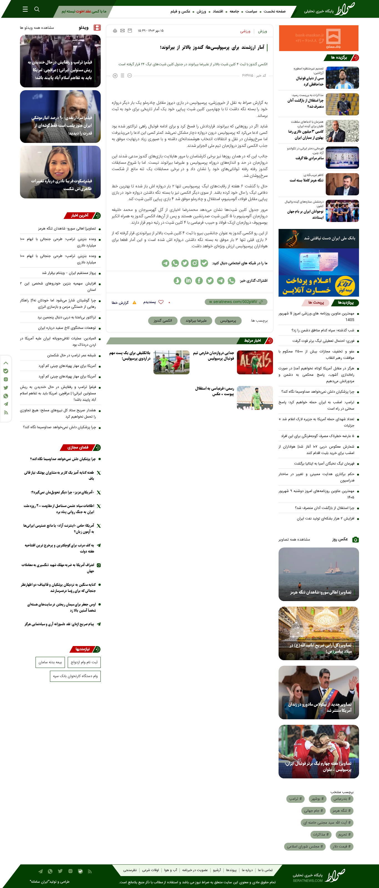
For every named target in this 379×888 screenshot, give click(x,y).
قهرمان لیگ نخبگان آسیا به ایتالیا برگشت (324, 464)
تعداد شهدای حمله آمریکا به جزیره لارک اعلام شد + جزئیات (317, 422)
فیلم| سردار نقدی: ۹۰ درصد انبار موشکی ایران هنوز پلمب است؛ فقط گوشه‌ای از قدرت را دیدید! (62, 126)
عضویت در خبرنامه (195, 870)
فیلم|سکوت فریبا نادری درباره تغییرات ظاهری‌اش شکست (61, 185)
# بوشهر (318, 799)
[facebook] (199, 280)
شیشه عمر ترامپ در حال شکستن (71, 355)
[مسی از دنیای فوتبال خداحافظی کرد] (341, 78)
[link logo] (331, 9)
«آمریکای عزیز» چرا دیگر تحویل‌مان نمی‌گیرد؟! (62, 492)
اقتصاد (218, 12)
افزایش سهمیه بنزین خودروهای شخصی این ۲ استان (58, 287)
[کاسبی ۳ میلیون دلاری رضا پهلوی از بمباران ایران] (341, 131)
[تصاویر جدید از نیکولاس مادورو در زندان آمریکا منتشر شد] (319, 692)
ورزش (201, 12)
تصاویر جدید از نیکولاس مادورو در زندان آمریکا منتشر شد (320, 708)
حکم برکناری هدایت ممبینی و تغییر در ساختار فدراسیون (317, 477)
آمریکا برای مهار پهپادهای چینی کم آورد (67, 366)
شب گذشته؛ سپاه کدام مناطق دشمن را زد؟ (323, 330)
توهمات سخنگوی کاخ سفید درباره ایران (67, 328)
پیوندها (231, 870)
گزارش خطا (121, 303)
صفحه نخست (274, 12)
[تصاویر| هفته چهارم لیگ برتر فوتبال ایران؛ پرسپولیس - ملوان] (319, 751)
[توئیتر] (5, 387)
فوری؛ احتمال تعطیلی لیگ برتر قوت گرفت (323, 341)
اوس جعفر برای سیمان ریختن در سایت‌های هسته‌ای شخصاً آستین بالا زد (61, 607)
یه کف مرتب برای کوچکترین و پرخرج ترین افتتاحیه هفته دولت (59, 548)
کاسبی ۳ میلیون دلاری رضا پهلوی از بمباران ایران (306, 134)
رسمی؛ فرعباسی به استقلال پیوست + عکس (214, 391)
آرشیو (217, 870)
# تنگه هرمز (342, 811)
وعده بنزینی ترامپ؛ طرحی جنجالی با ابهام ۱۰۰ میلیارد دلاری (58, 242)
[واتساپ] (5, 395)
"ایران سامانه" (39, 882)
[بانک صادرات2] (319, 261)
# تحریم (344, 835)
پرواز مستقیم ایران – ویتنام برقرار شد (69, 273)
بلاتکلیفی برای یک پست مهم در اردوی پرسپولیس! (129, 356)
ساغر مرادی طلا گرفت (309, 158)
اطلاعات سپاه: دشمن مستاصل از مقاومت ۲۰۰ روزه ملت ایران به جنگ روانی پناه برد (59, 509)
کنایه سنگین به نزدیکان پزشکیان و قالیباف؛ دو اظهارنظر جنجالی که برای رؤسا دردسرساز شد (58, 588)
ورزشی (245, 31)
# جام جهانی (313, 811)
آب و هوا (170, 870)
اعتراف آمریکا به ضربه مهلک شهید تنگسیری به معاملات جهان (58, 568)
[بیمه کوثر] (319, 286)
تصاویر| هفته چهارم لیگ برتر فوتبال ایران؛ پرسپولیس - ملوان (318, 767)
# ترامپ (295, 799)
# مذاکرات (321, 835)
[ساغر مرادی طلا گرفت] (341, 158)
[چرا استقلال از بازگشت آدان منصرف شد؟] (341, 104)
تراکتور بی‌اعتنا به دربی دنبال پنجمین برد (66, 317)
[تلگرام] (5, 404)
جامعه (234, 12)
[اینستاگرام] (5, 379)
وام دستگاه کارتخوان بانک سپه (75, 676)
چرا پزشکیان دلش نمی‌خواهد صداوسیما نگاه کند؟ (317, 392)
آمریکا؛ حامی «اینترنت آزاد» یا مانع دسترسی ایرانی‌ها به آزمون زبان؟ (58, 528)
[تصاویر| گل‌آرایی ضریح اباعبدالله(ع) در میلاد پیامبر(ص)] (319, 633)
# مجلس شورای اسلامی (305, 847)
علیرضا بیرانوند (196, 321)
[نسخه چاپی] (114, 30)
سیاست (251, 12)
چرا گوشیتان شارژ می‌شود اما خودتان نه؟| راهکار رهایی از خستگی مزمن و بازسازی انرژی (58, 303)
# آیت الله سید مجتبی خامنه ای (327, 823)
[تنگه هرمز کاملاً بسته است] (341, 184)
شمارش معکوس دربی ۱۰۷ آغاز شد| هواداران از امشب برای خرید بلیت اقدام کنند (317, 450)
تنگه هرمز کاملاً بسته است (307, 180)
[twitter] (209, 280)
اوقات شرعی (150, 870)
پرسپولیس (228, 321)
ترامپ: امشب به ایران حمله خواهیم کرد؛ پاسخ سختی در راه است (317, 405)
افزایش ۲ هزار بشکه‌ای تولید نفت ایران (325, 519)
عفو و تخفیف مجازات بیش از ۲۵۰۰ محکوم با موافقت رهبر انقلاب (317, 355)
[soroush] (177, 280)
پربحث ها (316, 302)
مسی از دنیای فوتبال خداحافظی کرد (310, 81)
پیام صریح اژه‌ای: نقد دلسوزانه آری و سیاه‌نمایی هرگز (59, 624)
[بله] (5, 371)
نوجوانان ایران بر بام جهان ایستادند (305, 214)
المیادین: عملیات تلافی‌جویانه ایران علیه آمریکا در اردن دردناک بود (58, 341)
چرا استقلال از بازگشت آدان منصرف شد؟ (305, 103)
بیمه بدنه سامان (50, 662)
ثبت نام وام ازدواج (84, 662)
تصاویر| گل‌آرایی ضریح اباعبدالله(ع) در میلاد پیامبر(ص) (321, 648)
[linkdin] (188, 280)
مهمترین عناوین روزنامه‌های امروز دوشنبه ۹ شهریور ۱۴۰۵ (317, 494)
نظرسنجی (130, 870)
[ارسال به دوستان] (122, 30)
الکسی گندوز (163, 321)
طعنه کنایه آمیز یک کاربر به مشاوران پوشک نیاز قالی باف (59, 475)
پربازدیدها (345, 302)
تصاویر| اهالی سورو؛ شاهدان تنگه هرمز (321, 592)
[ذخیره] (130, 30)
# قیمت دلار (342, 847)
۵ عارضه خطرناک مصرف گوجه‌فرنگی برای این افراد (317, 436)
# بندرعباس (342, 799)
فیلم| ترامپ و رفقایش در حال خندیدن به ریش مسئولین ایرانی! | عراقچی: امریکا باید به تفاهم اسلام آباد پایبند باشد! (60, 70)
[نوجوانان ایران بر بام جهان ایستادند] (341, 211)
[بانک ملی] (319, 238)
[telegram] (220, 280)
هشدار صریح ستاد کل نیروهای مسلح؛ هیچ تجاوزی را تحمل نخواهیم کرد (58, 413)
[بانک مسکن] (319, 38)
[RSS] (5, 412)
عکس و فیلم (180, 12)
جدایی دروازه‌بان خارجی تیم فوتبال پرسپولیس (213, 356)
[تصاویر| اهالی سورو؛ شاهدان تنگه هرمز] (319, 574)
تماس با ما (265, 870)
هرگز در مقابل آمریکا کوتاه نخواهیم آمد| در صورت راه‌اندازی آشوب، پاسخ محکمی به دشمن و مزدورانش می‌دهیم (317, 374)
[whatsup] (231, 280)
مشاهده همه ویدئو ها (37, 28)
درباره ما (247, 870)
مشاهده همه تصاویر (294, 539)
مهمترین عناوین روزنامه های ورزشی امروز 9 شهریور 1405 (317, 317)
